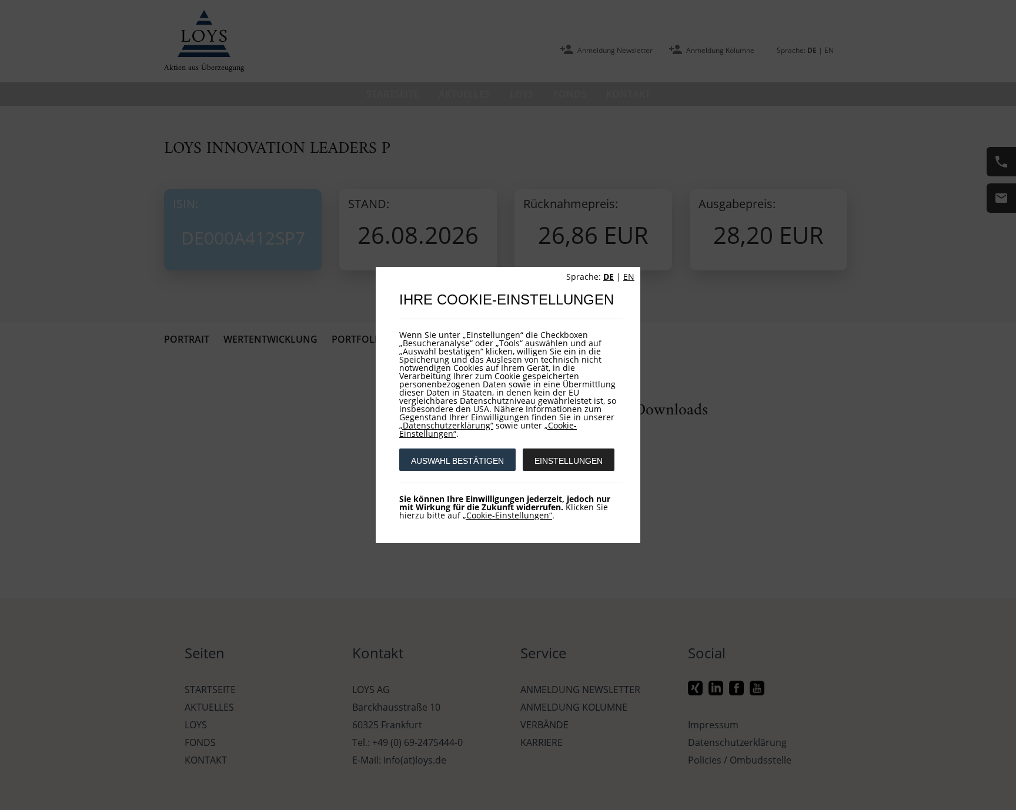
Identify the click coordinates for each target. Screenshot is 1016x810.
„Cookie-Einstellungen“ (507, 515)
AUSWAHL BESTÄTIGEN (457, 461)
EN (628, 276)
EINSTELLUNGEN (568, 461)
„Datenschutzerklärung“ (446, 425)
